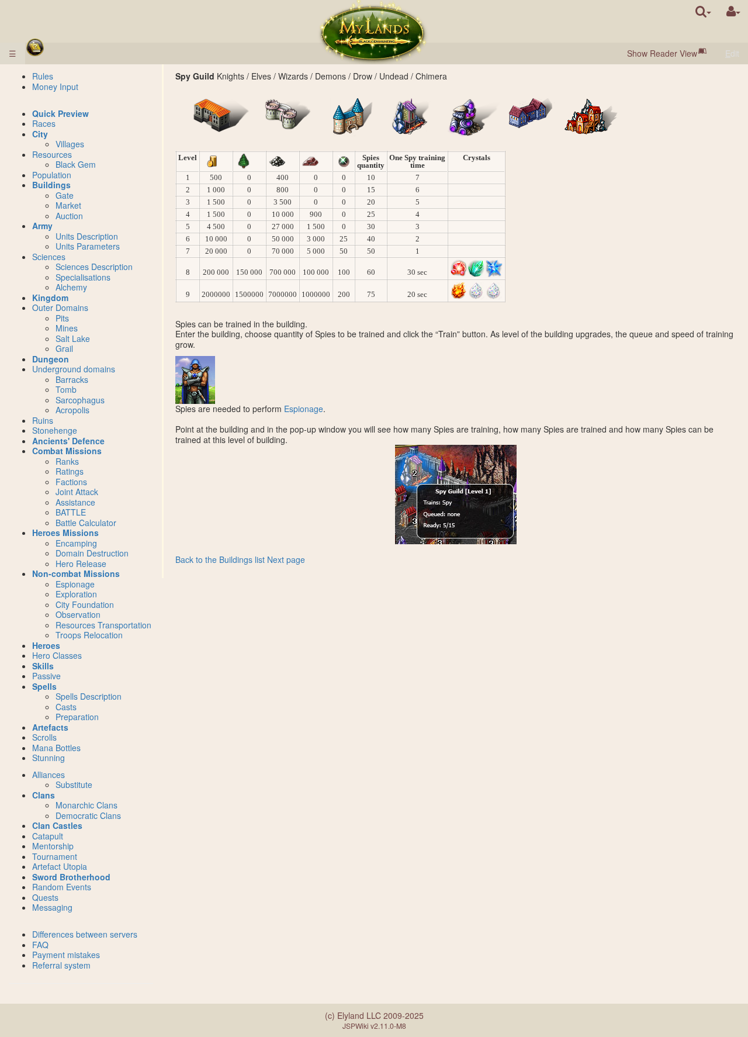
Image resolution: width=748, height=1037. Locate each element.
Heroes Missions (65, 532)
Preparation (77, 717)
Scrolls (44, 737)
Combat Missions (67, 451)
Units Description (87, 236)
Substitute (74, 784)
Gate (65, 195)
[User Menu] (733, 11)
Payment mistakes (66, 954)
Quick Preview (60, 113)
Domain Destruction (92, 553)
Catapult (47, 836)
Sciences (48, 256)
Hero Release (81, 563)
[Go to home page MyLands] (373, 32)
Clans (43, 795)
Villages (70, 144)
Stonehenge (54, 430)
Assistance (75, 502)
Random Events (61, 887)
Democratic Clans (88, 815)
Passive (46, 676)
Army (42, 225)
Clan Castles (57, 825)
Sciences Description (94, 266)
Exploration (76, 594)
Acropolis (72, 410)
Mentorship (53, 846)
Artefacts (50, 727)
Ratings (70, 471)
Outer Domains (60, 307)
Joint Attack (77, 491)
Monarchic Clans (86, 805)
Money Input (55, 86)
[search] (703, 11)
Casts (66, 707)
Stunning (48, 757)
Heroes (46, 645)
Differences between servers (84, 934)
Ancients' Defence (68, 441)
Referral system (61, 965)
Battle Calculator (86, 522)
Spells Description (89, 696)
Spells (44, 686)
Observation (78, 614)
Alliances (48, 774)
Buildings (51, 185)
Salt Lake (73, 338)
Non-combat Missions (76, 573)
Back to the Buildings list (220, 559)
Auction (69, 216)
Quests (45, 897)
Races (44, 123)
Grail (64, 348)
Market (68, 205)
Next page (286, 559)
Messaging (52, 907)
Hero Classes (57, 655)
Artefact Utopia (59, 866)
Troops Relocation (89, 635)
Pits (62, 318)
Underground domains (73, 369)
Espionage (303, 408)
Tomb (66, 389)
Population (51, 175)
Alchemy (71, 287)
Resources (52, 154)
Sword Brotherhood (71, 877)
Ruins (42, 420)
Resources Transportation (103, 625)
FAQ (40, 944)
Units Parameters (88, 246)
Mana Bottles (56, 747)
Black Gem (76, 164)
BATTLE (71, 512)
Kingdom (50, 297)
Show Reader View (662, 53)
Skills (43, 666)
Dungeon (50, 359)
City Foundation (85, 604)
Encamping (76, 543)
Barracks (72, 379)
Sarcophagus (80, 400)
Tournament (54, 856)
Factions (71, 482)
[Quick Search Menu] (703, 11)
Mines (67, 328)
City (40, 134)
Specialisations (83, 277)
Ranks (67, 461)
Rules (42, 76)
